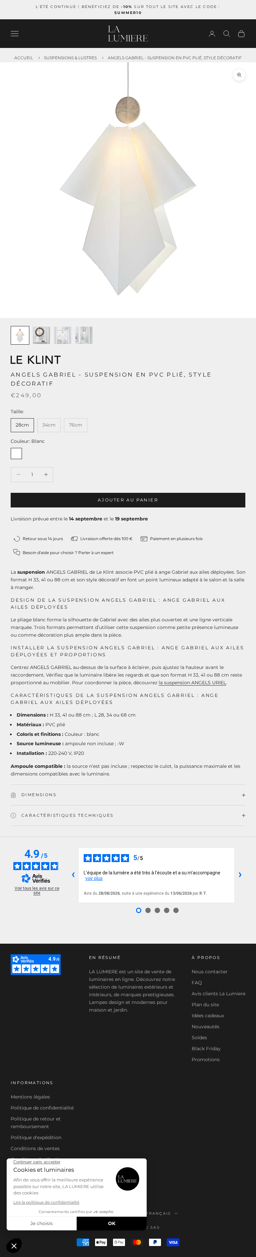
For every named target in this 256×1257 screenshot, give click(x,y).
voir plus (94, 878)
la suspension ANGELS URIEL (192, 683)
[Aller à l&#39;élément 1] (20, 335)
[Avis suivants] (240, 875)
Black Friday (206, 1049)
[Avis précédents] (73, 875)
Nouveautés (205, 1027)
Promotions (206, 1060)
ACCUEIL (23, 57)
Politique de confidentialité (42, 1108)
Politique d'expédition (36, 1137)
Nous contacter (210, 972)
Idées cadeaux (208, 1016)
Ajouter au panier (128, 499)
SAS (155, 1227)
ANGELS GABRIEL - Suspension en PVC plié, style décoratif (175, 57)
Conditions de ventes (35, 1148)
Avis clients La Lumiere (218, 994)
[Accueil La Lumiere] (128, 34)
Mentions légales (30, 1097)
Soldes (199, 1038)
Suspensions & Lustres (70, 57)
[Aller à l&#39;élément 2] (41, 335)
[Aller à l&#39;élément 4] (84, 335)
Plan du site (205, 1005)
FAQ (197, 983)
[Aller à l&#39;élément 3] (62, 335)
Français (158, 1213)
